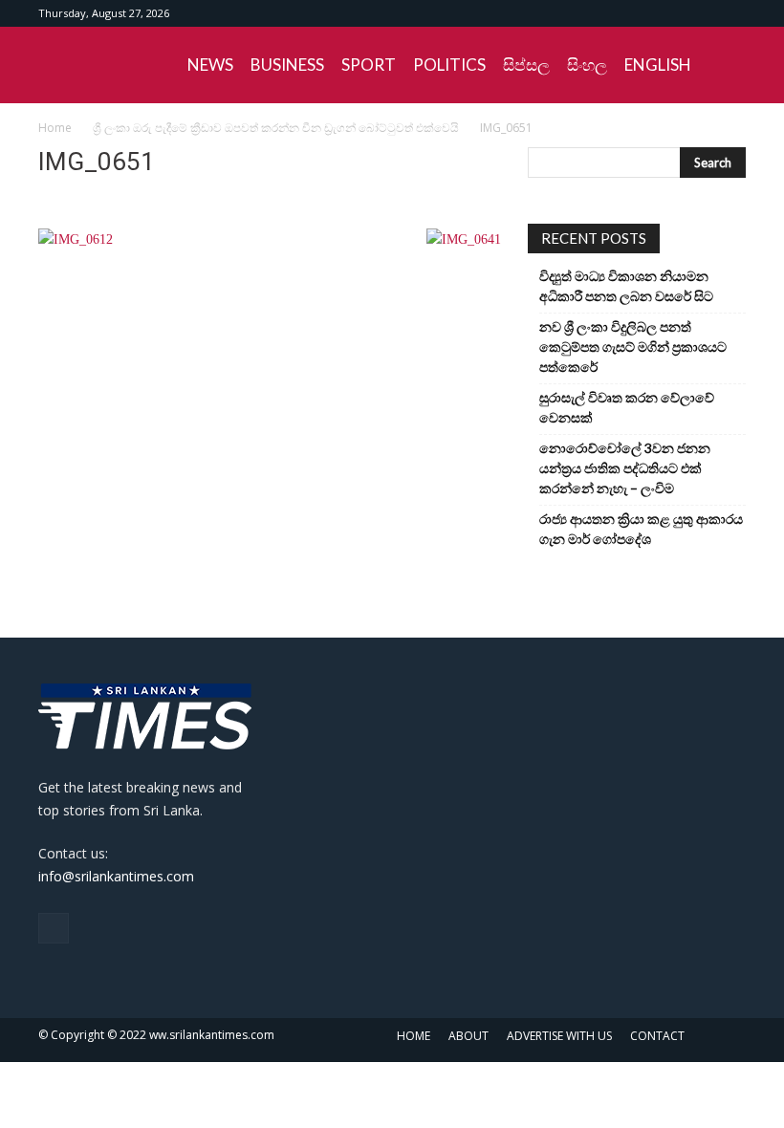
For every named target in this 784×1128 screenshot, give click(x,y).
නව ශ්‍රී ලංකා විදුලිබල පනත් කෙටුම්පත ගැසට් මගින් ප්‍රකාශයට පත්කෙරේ (633, 346)
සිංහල (587, 64)
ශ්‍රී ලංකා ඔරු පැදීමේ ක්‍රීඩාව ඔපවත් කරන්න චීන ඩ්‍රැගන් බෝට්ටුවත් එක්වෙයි (276, 127)
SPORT (368, 64)
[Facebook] (731, 13)
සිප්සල (526, 64)
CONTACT (657, 1036)
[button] (723, 65)
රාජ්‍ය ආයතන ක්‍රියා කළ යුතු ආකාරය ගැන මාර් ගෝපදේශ (641, 528)
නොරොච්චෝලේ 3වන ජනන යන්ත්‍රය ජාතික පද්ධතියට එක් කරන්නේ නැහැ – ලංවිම (624, 468)
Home (55, 127)
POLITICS (449, 64)
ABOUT (468, 1036)
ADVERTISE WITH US (559, 1036)
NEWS (210, 64)
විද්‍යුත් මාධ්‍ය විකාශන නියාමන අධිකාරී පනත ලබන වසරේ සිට (626, 286)
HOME (413, 1036)
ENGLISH (657, 64)
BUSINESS (287, 64)
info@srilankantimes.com (116, 876)
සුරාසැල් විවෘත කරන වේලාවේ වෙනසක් (626, 407)
